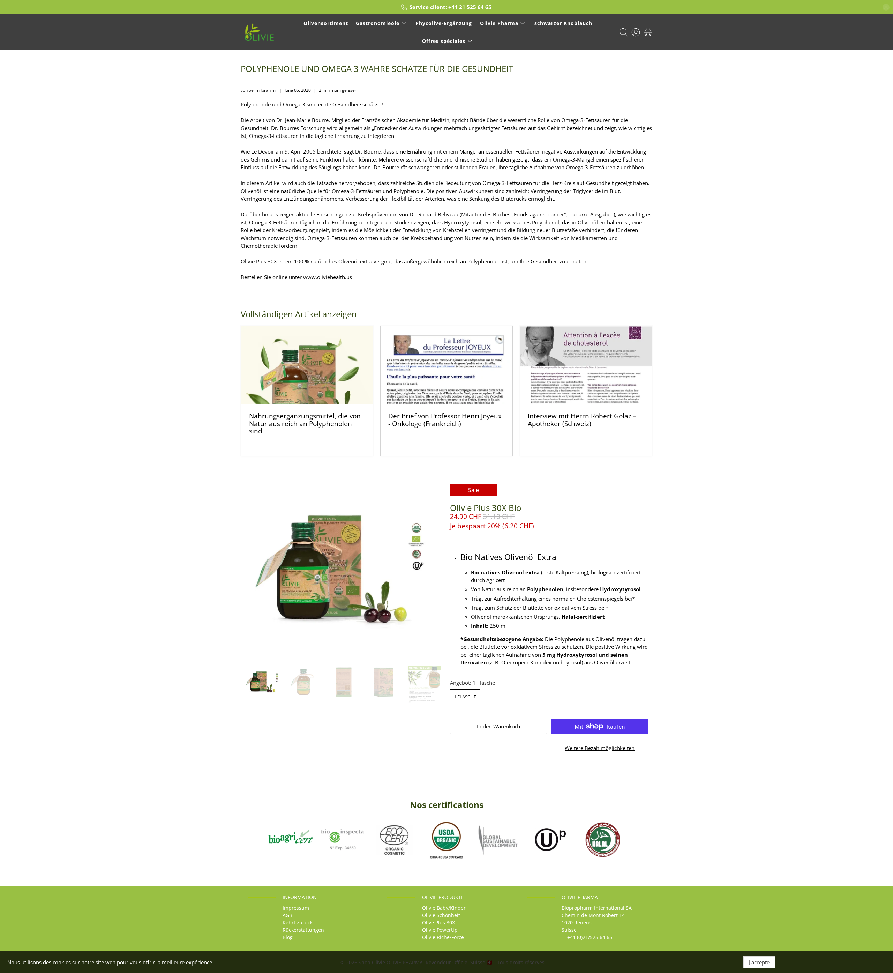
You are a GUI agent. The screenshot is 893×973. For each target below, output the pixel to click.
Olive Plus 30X (438, 922)
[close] (886, 7)
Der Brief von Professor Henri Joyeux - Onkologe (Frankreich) (445, 419)
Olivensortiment (325, 23)
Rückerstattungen (303, 930)
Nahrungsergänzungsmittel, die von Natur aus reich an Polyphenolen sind (305, 423)
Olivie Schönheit (441, 915)
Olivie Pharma (499, 23)
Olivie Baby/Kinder (444, 908)
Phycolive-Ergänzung (443, 23)
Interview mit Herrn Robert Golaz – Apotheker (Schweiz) (582, 419)
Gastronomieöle (377, 23)
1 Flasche (465, 696)
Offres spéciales (443, 41)
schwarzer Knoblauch (563, 23)
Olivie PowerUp (440, 930)
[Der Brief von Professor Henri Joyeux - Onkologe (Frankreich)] (446, 365)
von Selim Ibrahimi (259, 90)
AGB (287, 915)
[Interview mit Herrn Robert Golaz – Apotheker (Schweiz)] (586, 365)
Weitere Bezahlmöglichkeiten (600, 747)
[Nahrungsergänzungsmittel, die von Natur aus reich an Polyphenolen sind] (307, 365)
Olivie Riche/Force (443, 937)
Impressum (296, 908)
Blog (288, 937)
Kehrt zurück (298, 922)
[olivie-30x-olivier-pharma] (342, 571)
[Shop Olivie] (259, 32)
